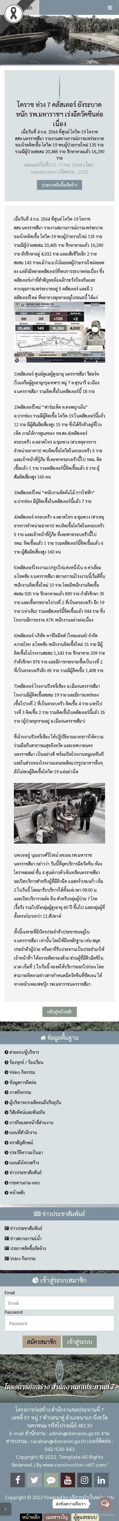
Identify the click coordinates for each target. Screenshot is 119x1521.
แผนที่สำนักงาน (22, 1132)
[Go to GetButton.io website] (105, 1515)
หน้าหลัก (22, 7)
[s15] (59, 39)
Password (14, 1312)
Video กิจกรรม (21, 1072)
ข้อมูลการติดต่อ (22, 1082)
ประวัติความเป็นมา (25, 1152)
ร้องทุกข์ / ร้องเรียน (25, 1062)
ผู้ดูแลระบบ (85, 1517)
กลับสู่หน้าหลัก (59, 1011)
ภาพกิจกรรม (19, 1092)
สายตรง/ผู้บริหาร (23, 1052)
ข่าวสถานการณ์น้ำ (25, 1238)
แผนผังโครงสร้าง (23, 1162)
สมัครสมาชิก (41, 1341)
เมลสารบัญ (57, 1517)
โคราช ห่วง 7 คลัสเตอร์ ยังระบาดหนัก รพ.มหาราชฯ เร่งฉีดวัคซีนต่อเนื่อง (59, 114)
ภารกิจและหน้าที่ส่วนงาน (30, 1122)
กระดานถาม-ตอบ (24, 1182)
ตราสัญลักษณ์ (20, 1142)
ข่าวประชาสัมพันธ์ (25, 1172)
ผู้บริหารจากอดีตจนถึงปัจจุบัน (34, 1102)
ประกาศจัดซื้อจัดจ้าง (59, 185)
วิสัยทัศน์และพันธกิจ (26, 1112)
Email (10, 1292)
